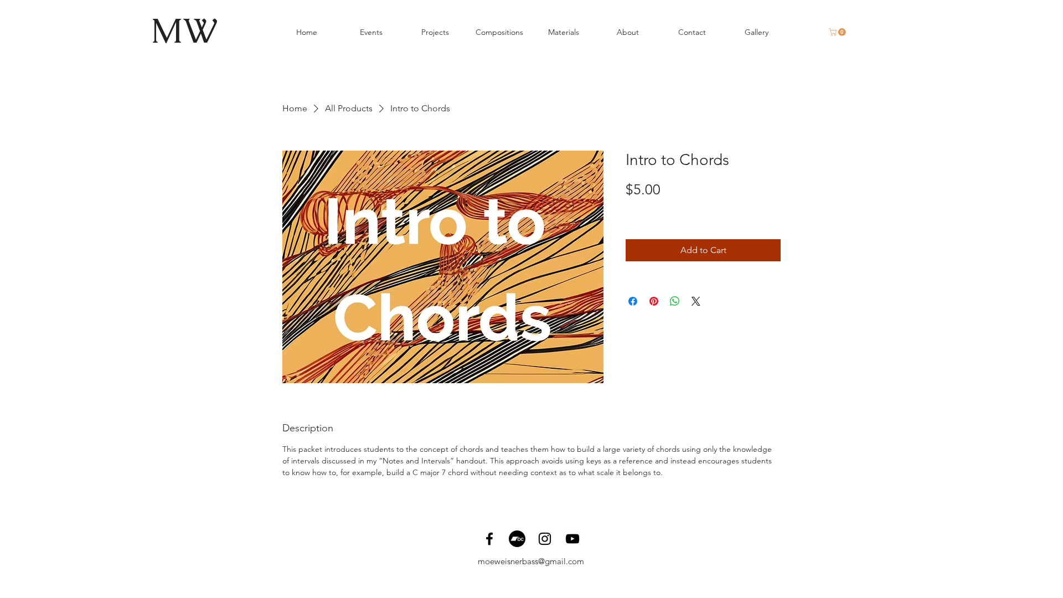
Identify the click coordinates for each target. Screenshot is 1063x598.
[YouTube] (572, 538)
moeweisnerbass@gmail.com (531, 561)
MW (184, 30)
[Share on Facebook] (632, 301)
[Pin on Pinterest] (653, 301)
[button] (838, 32)
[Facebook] (489, 538)
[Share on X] (696, 301)
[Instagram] (544, 538)
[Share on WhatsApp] (675, 301)
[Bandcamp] (517, 538)
